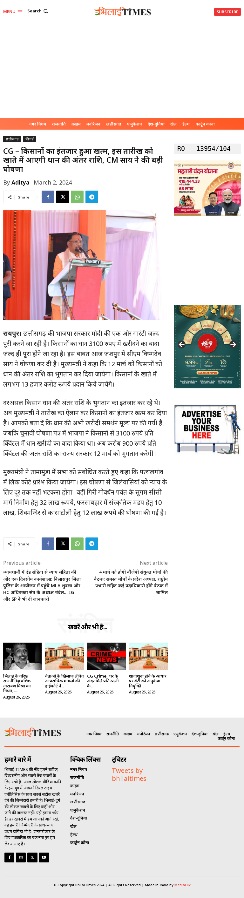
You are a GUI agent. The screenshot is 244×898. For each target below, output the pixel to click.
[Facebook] (48, 197)
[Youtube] (44, 857)
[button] (38, 11)
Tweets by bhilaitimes (129, 774)
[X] (62, 197)
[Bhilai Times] (122, 11)
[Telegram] (91, 197)
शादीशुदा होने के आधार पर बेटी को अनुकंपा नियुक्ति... (147, 681)
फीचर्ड (29, 139)
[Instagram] (21, 857)
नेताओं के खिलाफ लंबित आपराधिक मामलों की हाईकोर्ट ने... (64, 681)
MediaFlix (182, 884)
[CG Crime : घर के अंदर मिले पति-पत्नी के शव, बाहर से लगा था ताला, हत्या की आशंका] (106, 656)
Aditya (20, 182)
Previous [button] (182, 345)
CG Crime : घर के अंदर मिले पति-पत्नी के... (103, 681)
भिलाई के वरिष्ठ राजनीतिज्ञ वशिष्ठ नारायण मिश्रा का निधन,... (17, 683)
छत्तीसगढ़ (12, 139)
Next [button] (233, 345)
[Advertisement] (122, 70)
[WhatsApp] (77, 197)
